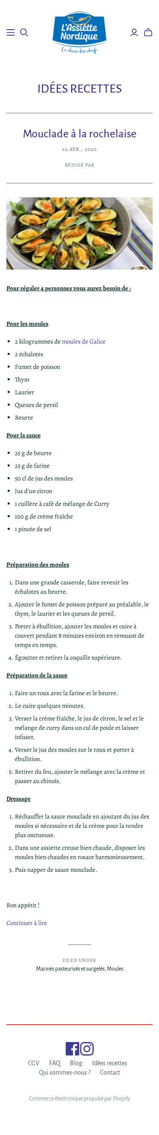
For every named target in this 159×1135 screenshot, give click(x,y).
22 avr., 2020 (79, 149)
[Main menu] (10, 32)
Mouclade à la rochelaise (80, 134)
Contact (110, 1072)
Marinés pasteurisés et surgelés (70, 969)
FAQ (54, 1063)
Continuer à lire (26, 923)
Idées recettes (109, 1063)
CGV (33, 1063)
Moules (115, 969)
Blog (76, 1063)
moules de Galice (84, 341)
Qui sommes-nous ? (64, 1072)
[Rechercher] (24, 32)
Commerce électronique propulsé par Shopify (79, 1099)
